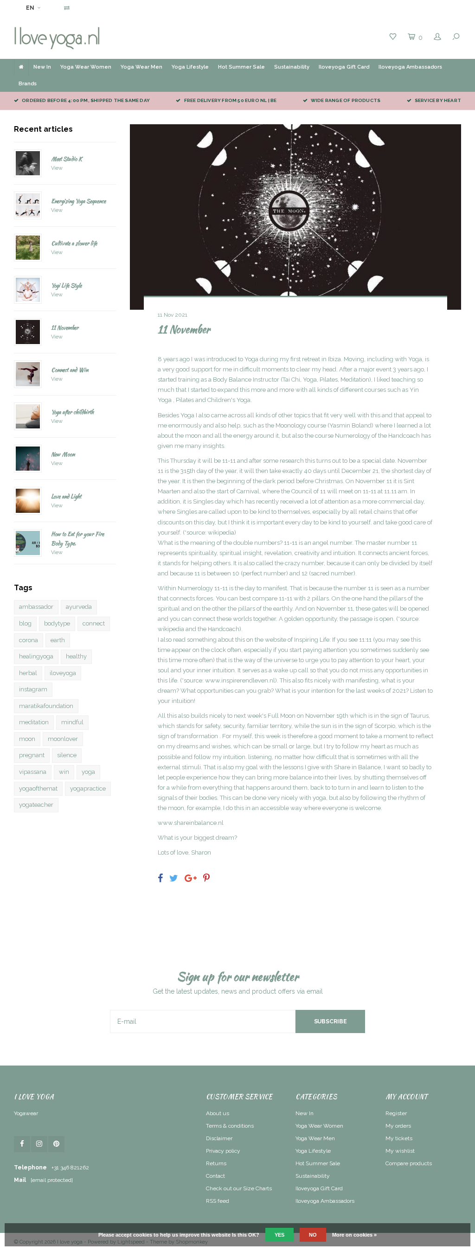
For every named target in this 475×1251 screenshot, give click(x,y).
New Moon (63, 454)
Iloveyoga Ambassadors (410, 67)
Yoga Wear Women (85, 67)
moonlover (63, 738)
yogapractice (88, 788)
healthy (76, 656)
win (64, 771)
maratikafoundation (46, 705)
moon (27, 738)
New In (42, 67)
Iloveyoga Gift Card (344, 67)
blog (25, 623)
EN (30, 8)
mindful (72, 722)
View (57, 168)
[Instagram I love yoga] (39, 1144)
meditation (34, 722)
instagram (33, 689)
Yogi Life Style (66, 285)
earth (58, 640)
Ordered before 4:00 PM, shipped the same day (86, 100)
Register (396, 1113)
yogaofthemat (38, 788)
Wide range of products (345, 100)
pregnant (32, 755)
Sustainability (291, 67)
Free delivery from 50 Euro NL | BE (230, 100)
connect (94, 623)
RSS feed (217, 1201)
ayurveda (79, 606)
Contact (215, 1176)
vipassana (32, 771)
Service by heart (438, 100)
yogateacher (36, 804)
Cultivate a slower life (74, 243)
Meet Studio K (66, 159)
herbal (28, 673)
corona (28, 640)
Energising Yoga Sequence (78, 201)
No (313, 1235)
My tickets (398, 1138)
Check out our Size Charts (239, 1188)
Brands (28, 84)
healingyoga (36, 656)
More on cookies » (354, 1235)
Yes (279, 1235)
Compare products (408, 1163)
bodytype (57, 623)
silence (67, 755)
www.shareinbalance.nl (191, 822)
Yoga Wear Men (141, 67)
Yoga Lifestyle (190, 67)
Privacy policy (223, 1151)
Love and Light (66, 496)
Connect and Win (69, 370)
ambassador (36, 606)
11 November (64, 328)
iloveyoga (63, 673)
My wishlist (400, 1151)
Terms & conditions (230, 1126)
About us (217, 1113)
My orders (398, 1126)
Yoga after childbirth (72, 412)
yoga (88, 771)
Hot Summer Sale (241, 67)
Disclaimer (219, 1138)
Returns (216, 1163)
